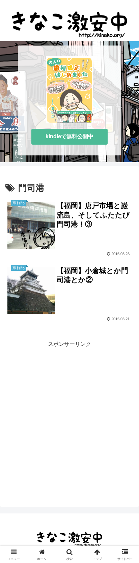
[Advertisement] (69, 418)
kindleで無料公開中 (69, 136)
